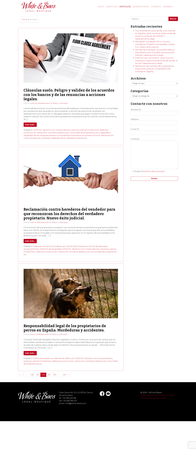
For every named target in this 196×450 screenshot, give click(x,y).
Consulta (135, 139)
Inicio (101, 7)
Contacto (156, 7)
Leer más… (30, 125)
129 (49, 375)
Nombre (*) (136, 110)
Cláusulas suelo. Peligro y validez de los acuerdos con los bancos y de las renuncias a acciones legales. (69, 94)
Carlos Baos (63, 103)
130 (54, 375)
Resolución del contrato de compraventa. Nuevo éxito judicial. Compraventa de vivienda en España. (154, 69)
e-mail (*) (135, 129)
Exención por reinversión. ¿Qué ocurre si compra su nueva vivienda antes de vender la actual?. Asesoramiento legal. (156, 60)
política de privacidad (154, 171)
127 (37, 375)
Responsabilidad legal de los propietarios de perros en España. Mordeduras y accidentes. (65, 328)
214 (64, 375)
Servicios (111, 7)
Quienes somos (140, 7)
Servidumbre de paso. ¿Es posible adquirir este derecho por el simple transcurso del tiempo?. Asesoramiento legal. (155, 52)
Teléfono (135, 119)
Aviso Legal (146, 395)
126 (32, 375)
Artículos (125, 7)
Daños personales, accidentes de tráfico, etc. (54, 358)
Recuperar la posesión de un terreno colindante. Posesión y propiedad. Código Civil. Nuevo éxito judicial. (155, 44)
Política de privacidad (163, 395)
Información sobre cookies (153, 398)
